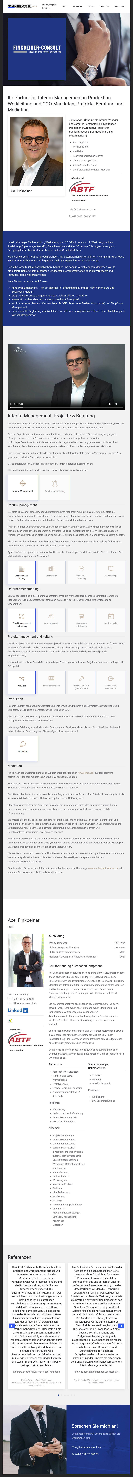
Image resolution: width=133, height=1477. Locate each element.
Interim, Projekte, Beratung (49, 6)
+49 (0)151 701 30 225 (83, 216)
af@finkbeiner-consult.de (83, 209)
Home (34, 6)
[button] (12, 1326)
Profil (65, 6)
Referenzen (77, 6)
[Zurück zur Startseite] (20, 6)
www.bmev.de (85, 772)
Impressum (104, 6)
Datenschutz (119, 6)
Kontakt (91, 6)
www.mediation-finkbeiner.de (103, 868)
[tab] (23, 487)
